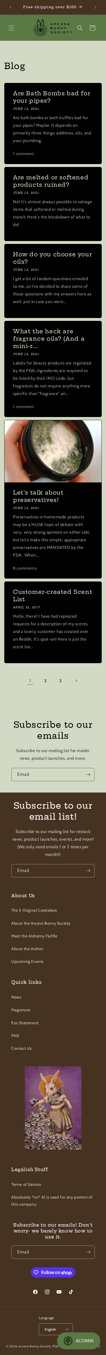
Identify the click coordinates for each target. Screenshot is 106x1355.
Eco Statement (25, 1022)
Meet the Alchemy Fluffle (34, 936)
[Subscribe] (88, 774)
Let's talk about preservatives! (38, 496)
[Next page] (76, 681)
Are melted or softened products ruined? (50, 181)
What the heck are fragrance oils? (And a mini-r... (49, 338)
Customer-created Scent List (52, 595)
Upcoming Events (27, 961)
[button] (11, 28)
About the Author (27, 948)
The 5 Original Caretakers (34, 910)
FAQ (15, 1035)
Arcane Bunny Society (35, 1346)
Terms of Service (26, 1184)
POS (55, 1346)
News (16, 997)
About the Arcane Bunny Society (41, 923)
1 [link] (30, 680)
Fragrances (21, 1009)
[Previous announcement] (10, 7)
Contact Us (21, 1048)
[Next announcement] (95, 7)
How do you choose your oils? (52, 258)
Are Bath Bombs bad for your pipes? (51, 97)
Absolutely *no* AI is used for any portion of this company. (52, 1201)
